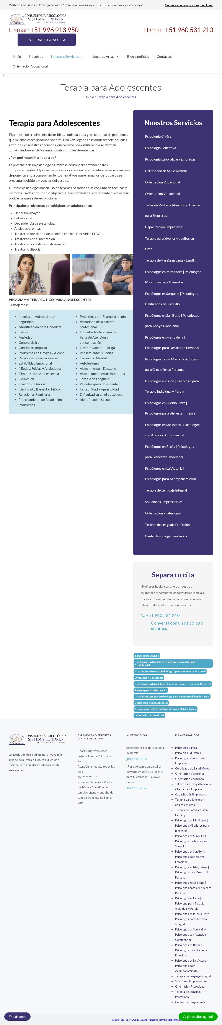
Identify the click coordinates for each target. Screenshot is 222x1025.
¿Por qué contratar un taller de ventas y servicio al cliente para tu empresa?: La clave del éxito (144, 774)
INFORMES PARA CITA (47, 40)
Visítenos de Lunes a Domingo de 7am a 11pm (76, 5)
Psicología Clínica (158, 136)
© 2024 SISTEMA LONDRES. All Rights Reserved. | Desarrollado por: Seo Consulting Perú (162, 1019)
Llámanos (19, 1017)
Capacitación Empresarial (164, 227)
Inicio (17, 56)
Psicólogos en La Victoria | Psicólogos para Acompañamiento (170, 473)
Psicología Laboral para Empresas (170, 159)
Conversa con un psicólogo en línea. (189, 5)
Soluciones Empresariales (164, 502)
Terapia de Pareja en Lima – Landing (171, 260)
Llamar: (43, 30)
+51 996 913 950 (89, 777)
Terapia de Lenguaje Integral (166, 490)
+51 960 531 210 (162, 615)
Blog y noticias (138, 56)
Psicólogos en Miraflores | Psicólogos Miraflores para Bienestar (173, 277)
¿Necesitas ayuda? (199, 1017)
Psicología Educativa (160, 148)
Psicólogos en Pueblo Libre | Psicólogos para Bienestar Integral (170, 408)
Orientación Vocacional (30, 66)
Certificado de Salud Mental (166, 171)
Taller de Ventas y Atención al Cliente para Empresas (172, 210)
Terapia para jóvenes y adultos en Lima (169, 243)
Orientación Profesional (163, 513)
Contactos (164, 56)
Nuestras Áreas (102, 56)
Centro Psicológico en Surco (166, 536)
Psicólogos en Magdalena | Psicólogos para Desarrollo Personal (172, 342)
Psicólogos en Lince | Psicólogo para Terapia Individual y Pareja (172, 386)
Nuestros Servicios (65, 56)
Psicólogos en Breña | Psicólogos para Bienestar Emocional (169, 451)
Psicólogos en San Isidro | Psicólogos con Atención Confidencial (172, 430)
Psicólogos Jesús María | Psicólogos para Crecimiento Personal (172, 364)
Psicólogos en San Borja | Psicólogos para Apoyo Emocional (172, 320)
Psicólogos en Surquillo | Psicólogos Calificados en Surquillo (171, 298)
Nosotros (36, 56)
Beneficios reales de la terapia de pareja (145, 750)
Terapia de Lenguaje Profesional (168, 524)
